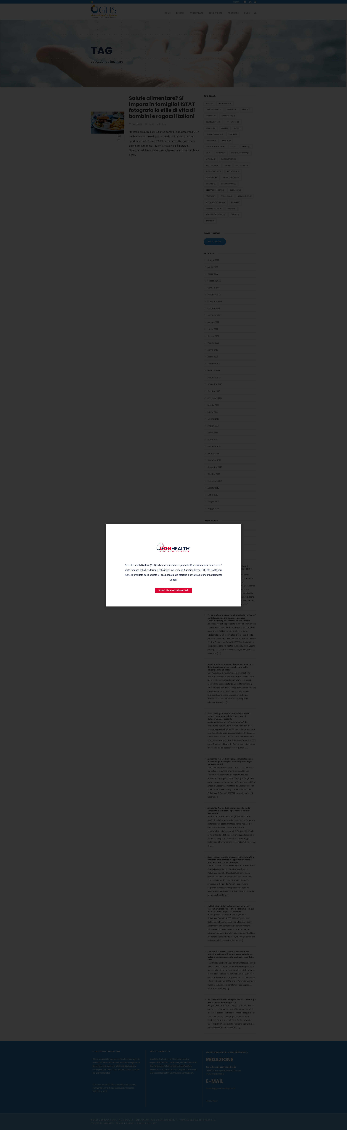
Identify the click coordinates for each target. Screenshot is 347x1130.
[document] (173, 565)
